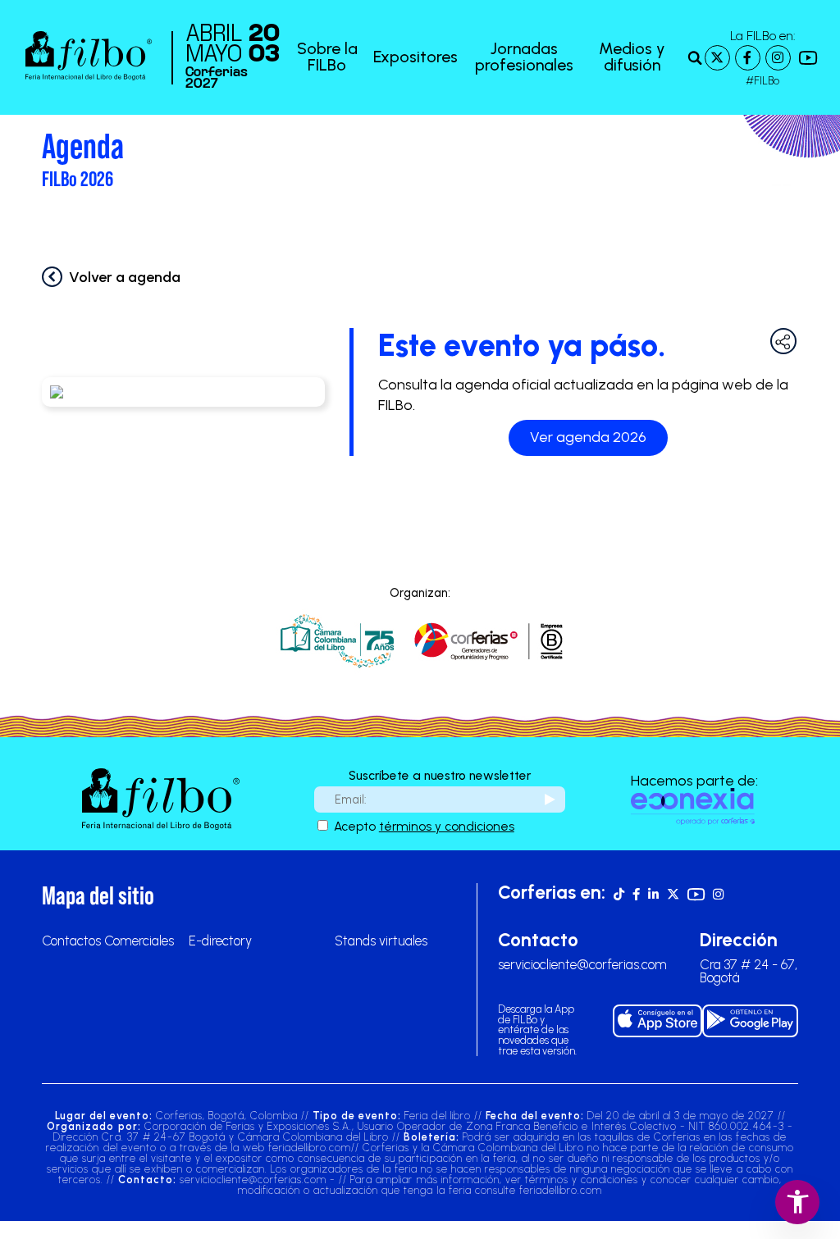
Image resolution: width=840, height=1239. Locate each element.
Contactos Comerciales (108, 940)
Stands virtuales (381, 940)
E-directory (220, 940)
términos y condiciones (446, 826)
